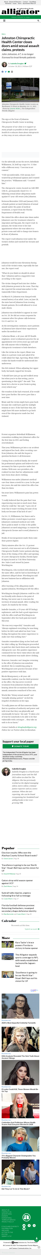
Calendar (9, 921)
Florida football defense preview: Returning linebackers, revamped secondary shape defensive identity (19, 908)
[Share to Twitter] (6, 72)
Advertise (8, 3)
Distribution (7, 1228)
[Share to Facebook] (2, 72)
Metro (4, 34)
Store (19, 3)
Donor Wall (7, 1218)
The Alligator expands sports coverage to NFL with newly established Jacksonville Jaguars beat (26, 960)
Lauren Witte (15, 108)
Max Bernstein (9, 914)
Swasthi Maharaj (9, 874)
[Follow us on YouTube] (24, 1228)
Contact (25, 2)
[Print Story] (12, 72)
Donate (5, 1216)
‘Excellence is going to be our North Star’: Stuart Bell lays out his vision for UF (20, 868)
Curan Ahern (8, 899)
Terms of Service (9, 1220)
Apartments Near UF (29, 3)
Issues (15, 3)
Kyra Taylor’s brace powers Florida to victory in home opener (26, 945)
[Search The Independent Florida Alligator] (38, 20)
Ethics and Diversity (10, 1226)
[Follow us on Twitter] (24, 1225)
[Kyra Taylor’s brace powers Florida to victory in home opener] (8, 944)
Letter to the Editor (7, 1233)
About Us (5, 1210)
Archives (5, 1230)
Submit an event (31, 929)
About (6, 2)
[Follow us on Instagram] (34, 1225)
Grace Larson (8, 858)
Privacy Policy (8, 1222)
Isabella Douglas (17, 63)
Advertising (7, 1214)
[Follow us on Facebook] (29, 1225)
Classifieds (32, 2)
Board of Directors (15, 2)
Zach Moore (8, 886)
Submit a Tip (6, 1236)
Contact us (6, 1212)
